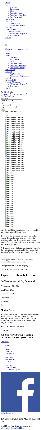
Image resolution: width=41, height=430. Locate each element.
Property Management (13, 31)
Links (12, 11)
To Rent (8, 362)
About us (8, 351)
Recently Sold (10, 29)
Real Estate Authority (17, 17)
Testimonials (14, 9)
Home (7, 3)
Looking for (14, 94)
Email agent (5, 330)
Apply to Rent (15, 23)
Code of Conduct (16, 13)
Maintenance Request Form (20, 25)
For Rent (8, 21)
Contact (8, 38)
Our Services (10, 19)
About (7, 5)
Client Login (8, 92)
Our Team (13, 7)
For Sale (8, 27)
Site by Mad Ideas (17, 428)
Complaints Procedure (18, 15)
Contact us (5, 342)
